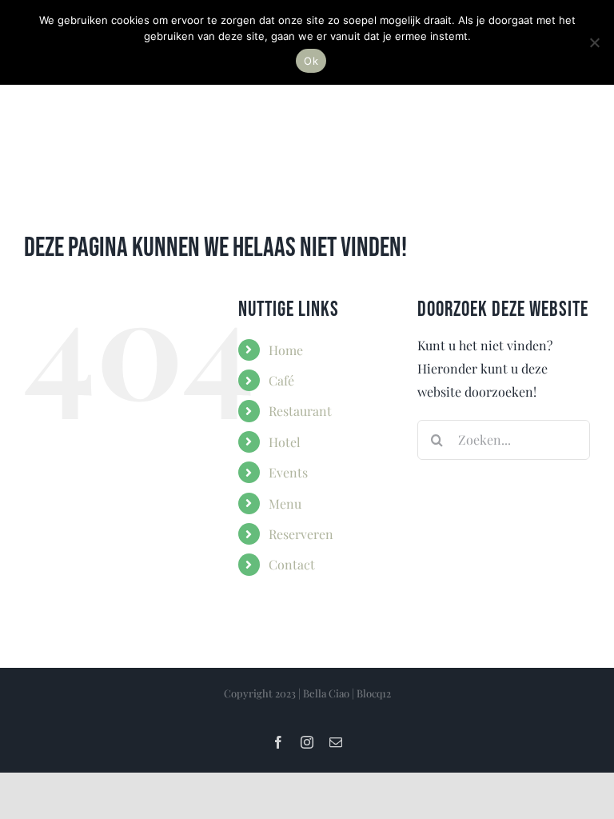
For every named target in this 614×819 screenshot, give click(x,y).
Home (286, 350)
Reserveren (301, 533)
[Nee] (594, 42)
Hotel (285, 441)
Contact (292, 564)
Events (288, 472)
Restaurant (300, 410)
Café (281, 380)
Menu (285, 503)
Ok (311, 60)
